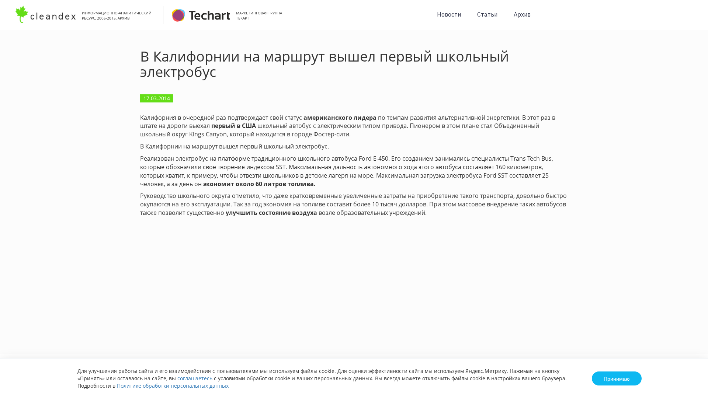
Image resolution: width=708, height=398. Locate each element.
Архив (522, 14)
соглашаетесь (194, 378)
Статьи (487, 14)
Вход (691, 18)
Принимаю (617, 378)
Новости (449, 14)
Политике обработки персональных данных (173, 385)
